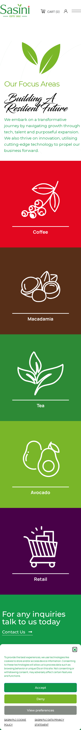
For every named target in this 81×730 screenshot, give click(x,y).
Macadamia (40, 319)
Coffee (40, 232)
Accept (40, 688)
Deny (41, 699)
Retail (40, 579)
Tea (40, 405)
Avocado (40, 492)
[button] (75, 649)
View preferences (40, 710)
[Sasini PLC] (15, 10)
